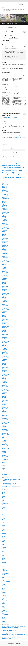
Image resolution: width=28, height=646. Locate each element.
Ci (2, 514)
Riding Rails (4, 474)
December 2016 (5, 322)
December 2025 (5, 184)
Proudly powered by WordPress (14, 643)
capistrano (18, 163)
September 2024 (5, 198)
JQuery (3, 554)
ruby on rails (13, 177)
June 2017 (4, 313)
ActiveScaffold (4, 163)
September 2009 (5, 434)
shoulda (3, 603)
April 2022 (4, 235)
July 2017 (4, 312)
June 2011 (4, 411)
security (23, 177)
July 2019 (4, 279)
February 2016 (5, 334)
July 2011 (4, 410)
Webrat (3, 621)
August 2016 (4, 327)
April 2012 (4, 397)
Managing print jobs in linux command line (11, 486)
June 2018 (4, 297)
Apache (3, 495)
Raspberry (4, 592)
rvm (20, 177)
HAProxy (4, 547)
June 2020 (4, 264)
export (15, 167)
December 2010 (5, 418)
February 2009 (5, 443)
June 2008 (4, 451)
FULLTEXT (14, 137)
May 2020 (4, 265)
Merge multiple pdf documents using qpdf (10, 484)
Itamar (3, 634)
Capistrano (4, 508)
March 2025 (4, 190)
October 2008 (4, 447)
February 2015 (5, 351)
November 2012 (5, 388)
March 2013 (4, 382)
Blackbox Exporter (6, 503)
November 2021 (5, 242)
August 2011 (4, 408)
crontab (23, 163)
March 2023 (4, 220)
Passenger (22, 172)
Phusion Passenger (6, 581)
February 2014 (5, 367)
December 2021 (5, 241)
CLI (3, 515)
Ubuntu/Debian (5, 614)
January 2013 (4, 385)
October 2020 (4, 260)
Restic (3, 596)
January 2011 (4, 417)
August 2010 (4, 423)
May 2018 (4, 298)
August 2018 (4, 294)
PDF (3, 577)
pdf (25, 172)
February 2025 (5, 191)
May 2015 (4, 346)
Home (3, 23)
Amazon (3, 492)
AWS (3, 497)
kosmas (15, 42)
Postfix (3, 583)
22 (16, 155)
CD (2, 511)
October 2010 (4, 421)
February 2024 (5, 206)
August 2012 (4, 392)
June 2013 (4, 378)
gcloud (18, 107)
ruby (6, 177)
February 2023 (5, 222)
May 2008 (4, 452)
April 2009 (4, 440)
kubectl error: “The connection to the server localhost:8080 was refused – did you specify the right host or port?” (11, 36)
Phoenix (3, 174)
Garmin (3, 536)
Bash (3, 500)
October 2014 (4, 356)
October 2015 (4, 340)
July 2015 (4, 344)
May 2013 (4, 379)
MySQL (7, 137)
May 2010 (4, 426)
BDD (3, 502)
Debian (3, 518)
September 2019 (5, 276)
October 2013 (4, 373)
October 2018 (4, 292)
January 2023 (4, 223)
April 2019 (4, 283)
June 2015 (4, 345)
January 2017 (4, 320)
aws (11, 163)
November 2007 (5, 460)
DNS (3, 524)
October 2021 (4, 243)
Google (3, 543)
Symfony (4, 607)
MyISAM (20, 137)
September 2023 (5, 212)
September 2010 (5, 422)
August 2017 (4, 311)
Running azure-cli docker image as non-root (11, 479)
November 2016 (5, 323)
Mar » (20, 157)
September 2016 (5, 326)
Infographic (4, 552)
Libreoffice (4, 558)
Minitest (3, 563)
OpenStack (4, 572)
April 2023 (4, 219)
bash (13, 163)
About (8, 23)
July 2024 (4, 201)
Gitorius (3, 540)
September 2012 (5, 390)
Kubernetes (11, 107)
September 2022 (5, 228)
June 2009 (4, 437)
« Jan (7, 157)
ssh (3, 180)
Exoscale (4, 533)
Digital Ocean (5, 521)
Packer (3, 576)
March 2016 (4, 333)
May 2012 (4, 396)
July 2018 (4, 296)
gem (17, 167)
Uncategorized (5, 615)
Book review (4, 506)
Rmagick (23, 174)
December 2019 (5, 272)
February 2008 (5, 456)
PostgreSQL (4, 585)
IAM (3, 551)
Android (3, 493)
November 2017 (5, 307)
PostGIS (3, 584)
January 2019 (4, 287)
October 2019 (4, 275)
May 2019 (4, 282)
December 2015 (5, 337)
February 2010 (5, 430)
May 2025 (4, 189)
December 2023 (5, 209)
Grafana (3, 545)
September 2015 (5, 341)
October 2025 (4, 186)
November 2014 (5, 355)
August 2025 (4, 187)
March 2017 (4, 318)
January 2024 (4, 208)
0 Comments (24, 32)
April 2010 (4, 427)
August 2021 (4, 246)
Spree (3, 605)
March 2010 (4, 429)
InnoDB (17, 137)
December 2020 (5, 257)
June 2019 (4, 281)
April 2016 (4, 331)
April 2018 (4, 300)
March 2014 (4, 366)
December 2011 (5, 403)
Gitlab (3, 539)
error (12, 167)
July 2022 (4, 231)
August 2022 (4, 230)
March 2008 (4, 455)
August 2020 (4, 263)
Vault (3, 620)
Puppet (3, 588)
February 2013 (5, 384)
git (21, 167)
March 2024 (4, 205)
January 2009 (4, 444)
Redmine (4, 595)
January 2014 (4, 368)
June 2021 (4, 249)
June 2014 (4, 362)
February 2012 (5, 400)
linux (19, 170)
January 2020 (4, 271)
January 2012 (4, 401)
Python (3, 589)
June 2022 (4, 232)
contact (11, 23)
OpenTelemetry (5, 574)
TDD (3, 609)
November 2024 (5, 195)
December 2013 (5, 370)
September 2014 (5, 357)
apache (8, 163)
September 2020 (5, 261)
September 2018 (5, 293)
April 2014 (4, 364)
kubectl (22, 107)
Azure (3, 499)
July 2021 (4, 248)
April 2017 (4, 316)
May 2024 (4, 204)
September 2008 (5, 448)
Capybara (4, 510)
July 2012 (4, 393)
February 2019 (5, 286)
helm (5, 170)
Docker (3, 525)
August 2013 (4, 375)
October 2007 (4, 462)
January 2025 (4, 193)
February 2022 (5, 238)
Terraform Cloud (5, 611)
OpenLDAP (4, 570)
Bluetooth (4, 504)
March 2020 (4, 268)
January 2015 (4, 352)
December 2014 (5, 353)
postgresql (8, 175)
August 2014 (4, 359)
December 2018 (5, 289)
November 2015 (5, 338)
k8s (20, 107)
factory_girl (4, 534)
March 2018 (4, 301)
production (13, 174)
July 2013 (4, 377)
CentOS (3, 513)
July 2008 (4, 449)
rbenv (3, 594)
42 (3, 7)
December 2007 (5, 459)
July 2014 (4, 360)
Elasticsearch (5, 530)
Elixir (10, 167)
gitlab (23, 167)
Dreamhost (5, 167)
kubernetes (4, 108)
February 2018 (5, 302)
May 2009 (4, 438)
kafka (3, 555)
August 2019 (4, 278)
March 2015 (4, 349)
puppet (16, 174)
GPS (3, 544)
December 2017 (5, 305)
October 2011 (4, 406)
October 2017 (4, 308)
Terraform (6, 179)
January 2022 (4, 239)
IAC (3, 550)
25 (3, 156)
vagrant (16, 179)
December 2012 (5, 386)
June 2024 (4, 202)
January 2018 (4, 304)
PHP (3, 580)
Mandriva (4, 173)
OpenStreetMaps (5, 573)
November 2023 (5, 211)
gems (19, 167)
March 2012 (4, 399)
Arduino (3, 496)
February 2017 (5, 319)
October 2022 (4, 227)
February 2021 (5, 254)
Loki (3, 561)
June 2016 (4, 329)
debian (9, 165)
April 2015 (4, 348)
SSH (3, 606)
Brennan (4, 507)
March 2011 (4, 414)
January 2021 (4, 256)
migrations (10, 172)
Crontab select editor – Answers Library (10, 626)
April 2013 (4, 381)
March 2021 (4, 253)
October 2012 (4, 389)
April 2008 (4, 454)
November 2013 (5, 371)
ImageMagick (8, 170)
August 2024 (4, 200)
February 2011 (5, 415)
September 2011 (5, 407)
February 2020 (5, 270)
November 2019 (5, 274)
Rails (19, 175)
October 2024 (4, 197)
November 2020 (5, 259)
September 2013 (5, 374)
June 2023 (4, 216)
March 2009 (4, 441)
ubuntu (13, 180)
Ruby (3, 599)
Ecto (3, 529)
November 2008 (5, 445)
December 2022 (5, 224)
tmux (3, 613)
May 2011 (4, 412)
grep (3, 170)
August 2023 (4, 213)
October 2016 (4, 324)
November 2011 (5, 404)
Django (3, 522)
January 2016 (4, 335)
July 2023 (4, 215)
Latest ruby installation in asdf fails (9, 483)
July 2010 (4, 425)
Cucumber (5, 165)
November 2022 (5, 226)
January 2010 (4, 432)
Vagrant (3, 618)
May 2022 (4, 234)
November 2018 (5, 290)
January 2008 (4, 458)
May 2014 (4, 363)
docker (18, 165)
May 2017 (4, 315)
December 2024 (5, 194)
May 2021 (4, 250)
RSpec (3, 177)
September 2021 (5, 245)
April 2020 (4, 267)
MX (2, 566)
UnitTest (3, 617)
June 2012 (4, 395)
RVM (3, 602)
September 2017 (5, 309)
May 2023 (4, 217)
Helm (3, 548)
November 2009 (5, 433)
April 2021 (4, 252)
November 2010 (5, 419)
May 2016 (4, 330)
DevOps (7, 107)
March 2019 (4, 285)
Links (16, 23)
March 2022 (4, 237)
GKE (3, 541)
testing (9, 179)
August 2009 (4, 436)
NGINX (18, 172)
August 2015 (4, 342)
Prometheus (4, 587)
